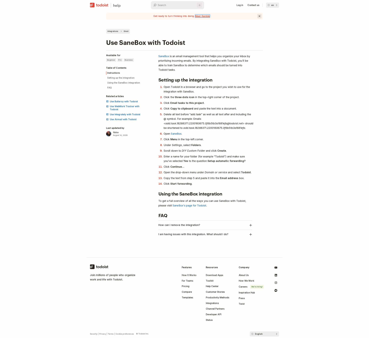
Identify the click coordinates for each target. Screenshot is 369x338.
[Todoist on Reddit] (276, 291)
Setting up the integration (120, 77)
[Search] (199, 5)
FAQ (109, 87)
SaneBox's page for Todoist (189, 205)
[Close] (259, 16)
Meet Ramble (202, 16)
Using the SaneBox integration (123, 82)
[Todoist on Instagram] (276, 283)
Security (93, 334)
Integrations (113, 31)
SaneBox (163, 56)
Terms (111, 334)
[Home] (99, 5)
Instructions (113, 72)
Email (126, 31)
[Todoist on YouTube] (276, 268)
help (117, 5)
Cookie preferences (125, 334)
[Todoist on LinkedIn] (276, 275)
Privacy (102, 334)
